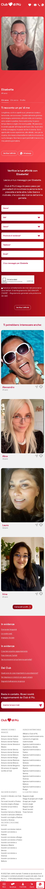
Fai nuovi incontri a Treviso (11, 801)
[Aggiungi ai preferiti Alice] (41, 456)
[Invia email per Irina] (36, 594)
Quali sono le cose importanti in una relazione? (19, 673)
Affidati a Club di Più (30, 734)
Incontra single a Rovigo (10, 804)
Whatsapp (27, 153)
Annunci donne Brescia (9, 763)
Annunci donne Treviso (9, 739)
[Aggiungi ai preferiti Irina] (41, 594)
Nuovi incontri (28, 809)
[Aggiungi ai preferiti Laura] (41, 525)
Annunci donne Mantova (10, 760)
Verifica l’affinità (9, 153)
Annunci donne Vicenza (10, 752)
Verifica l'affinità (22, 307)
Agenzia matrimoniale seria (33, 736)
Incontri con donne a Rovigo (11, 837)
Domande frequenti (9, 629)
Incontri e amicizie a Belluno (11, 815)
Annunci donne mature (9, 736)
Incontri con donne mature (11, 829)
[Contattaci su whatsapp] (43, 4)
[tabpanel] (22, 124)
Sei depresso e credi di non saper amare (16, 677)
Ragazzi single (28, 807)
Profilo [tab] (22, 100)
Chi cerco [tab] (14, 100)
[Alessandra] (22, 357)
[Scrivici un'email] (35, 4)
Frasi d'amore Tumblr (9, 655)
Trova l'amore (28, 812)
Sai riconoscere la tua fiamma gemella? (16, 659)
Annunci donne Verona (9, 750)
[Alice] (22, 426)
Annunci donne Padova (9, 742)
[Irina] (22, 564)
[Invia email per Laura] (36, 525)
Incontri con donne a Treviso (11, 840)
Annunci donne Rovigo (9, 758)
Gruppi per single (29, 801)
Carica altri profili (21, 607)
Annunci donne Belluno (9, 755)
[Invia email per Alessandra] (36, 387)
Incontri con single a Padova (11, 817)
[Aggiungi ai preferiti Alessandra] (41, 387)
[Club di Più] (11, 4)
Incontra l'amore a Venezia (11, 812)
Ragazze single (28, 796)
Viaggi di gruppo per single (33, 799)
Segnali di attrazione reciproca (13, 681)
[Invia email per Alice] (36, 456)
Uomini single (28, 804)
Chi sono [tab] (5, 100)
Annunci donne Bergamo (10, 766)
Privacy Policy (29, 879)
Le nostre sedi (6, 633)
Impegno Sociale (7, 638)
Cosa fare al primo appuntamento (14, 651)
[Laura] (22, 495)
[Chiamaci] (39, 4)
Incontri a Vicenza (7, 820)
